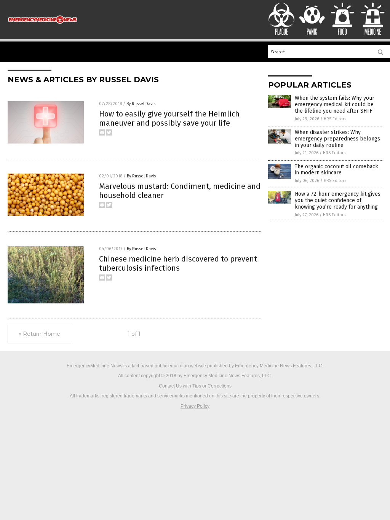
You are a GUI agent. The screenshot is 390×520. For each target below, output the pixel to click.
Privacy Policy (195, 406)
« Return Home (39, 333)
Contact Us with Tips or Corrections (195, 386)
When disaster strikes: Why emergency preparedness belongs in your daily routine (337, 138)
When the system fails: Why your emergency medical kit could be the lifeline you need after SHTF (334, 104)
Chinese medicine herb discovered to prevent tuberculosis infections (178, 263)
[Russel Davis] (43, 26)
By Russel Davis (140, 103)
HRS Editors (335, 118)
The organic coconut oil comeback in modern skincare (336, 169)
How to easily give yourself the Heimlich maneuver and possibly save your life (169, 118)
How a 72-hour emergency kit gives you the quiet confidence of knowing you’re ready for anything (337, 200)
